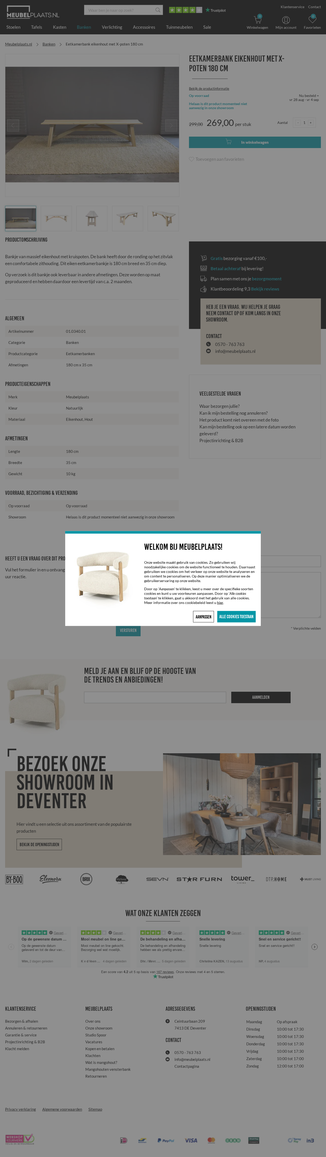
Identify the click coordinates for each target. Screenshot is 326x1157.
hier (220, 602)
